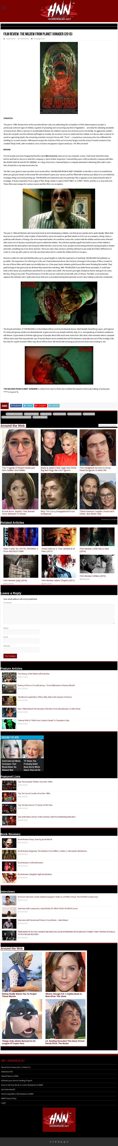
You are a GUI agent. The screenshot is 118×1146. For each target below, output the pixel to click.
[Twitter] (56, 1142)
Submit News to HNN (9, 1076)
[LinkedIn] (61, 1142)
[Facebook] (53, 1142)
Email (5, 637)
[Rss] (51, 1142)
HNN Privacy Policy (8, 1098)
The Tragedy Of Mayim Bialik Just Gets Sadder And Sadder (18, 469)
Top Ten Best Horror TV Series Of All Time (35, 805)
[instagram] (67, 1142)
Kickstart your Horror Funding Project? (16, 1080)
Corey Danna (10, 39)
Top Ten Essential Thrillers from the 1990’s (35, 782)
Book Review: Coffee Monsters (30, 863)
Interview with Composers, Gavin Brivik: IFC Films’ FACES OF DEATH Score (48, 908)
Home (3, 25)
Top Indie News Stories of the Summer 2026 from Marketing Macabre (46, 817)
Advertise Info (7, 1072)
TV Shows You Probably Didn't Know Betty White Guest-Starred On (32, 765)
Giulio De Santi (32, 414)
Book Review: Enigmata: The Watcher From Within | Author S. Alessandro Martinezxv (52, 851)
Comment (7, 603)
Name (5, 628)
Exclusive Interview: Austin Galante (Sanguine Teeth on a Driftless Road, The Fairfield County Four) (58, 897)
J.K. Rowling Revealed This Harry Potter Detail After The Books (65, 1042)
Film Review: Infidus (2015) (93, 576)
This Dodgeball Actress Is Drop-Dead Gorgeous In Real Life (95, 469)
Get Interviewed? (8, 1089)
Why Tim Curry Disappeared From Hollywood (58, 512)
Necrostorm (60, 414)
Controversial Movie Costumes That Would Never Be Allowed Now (11, 765)
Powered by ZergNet (109, 519)
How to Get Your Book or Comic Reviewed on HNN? (22, 1085)
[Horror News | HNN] (59, 10)
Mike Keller (46, 414)
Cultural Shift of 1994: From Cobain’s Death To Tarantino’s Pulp (43, 720)
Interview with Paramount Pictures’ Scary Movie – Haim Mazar (43, 920)
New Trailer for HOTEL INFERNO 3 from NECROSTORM (20, 550)
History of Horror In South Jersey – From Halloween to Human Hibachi (46, 685)
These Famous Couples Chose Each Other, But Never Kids (97, 512)
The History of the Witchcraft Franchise (34, 674)
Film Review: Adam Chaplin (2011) (58, 580)
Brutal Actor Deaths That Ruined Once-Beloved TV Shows (18, 512)
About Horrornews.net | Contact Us (15, 1067)
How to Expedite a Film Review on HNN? (17, 1094)
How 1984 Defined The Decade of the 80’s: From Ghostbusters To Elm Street (49, 709)
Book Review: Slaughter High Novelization (35, 874)
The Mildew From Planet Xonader (16, 417)
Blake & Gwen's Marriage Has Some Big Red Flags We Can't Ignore (58, 469)
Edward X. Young (14, 414)
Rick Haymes (89, 414)
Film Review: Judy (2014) (15, 580)
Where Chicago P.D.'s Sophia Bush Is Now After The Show (63, 995)
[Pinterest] (59, 1142)
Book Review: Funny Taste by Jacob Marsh (35, 839)
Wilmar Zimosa (40, 417)
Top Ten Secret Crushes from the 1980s (34, 793)
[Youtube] (64, 1142)
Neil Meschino (75, 414)
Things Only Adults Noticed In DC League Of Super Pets (19, 1042)
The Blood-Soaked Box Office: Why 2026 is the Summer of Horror (45, 697)
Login (3, 1103)
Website (6, 646)
